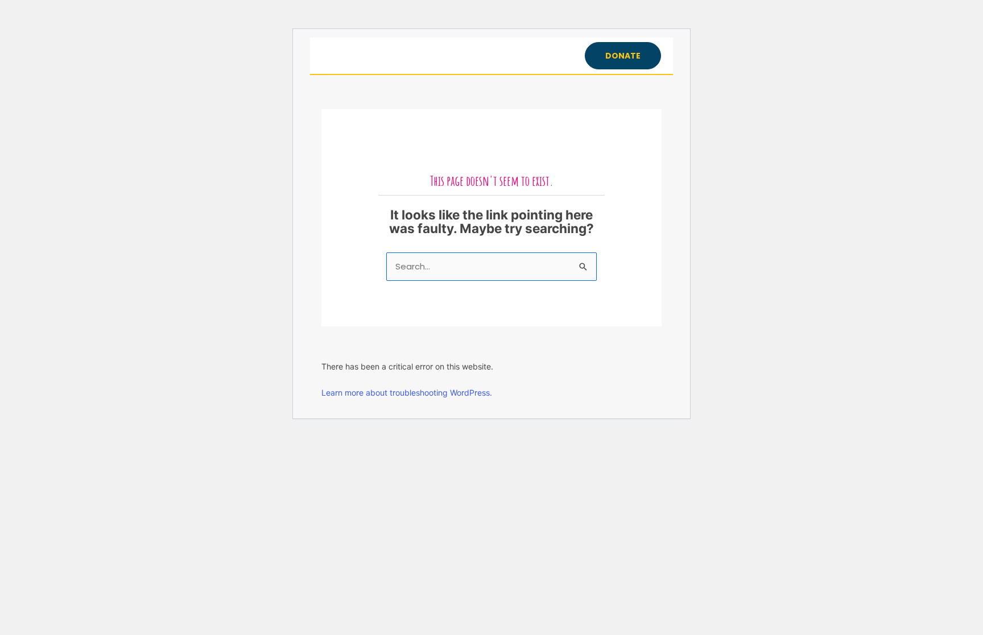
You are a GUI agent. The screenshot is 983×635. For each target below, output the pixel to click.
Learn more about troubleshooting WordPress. (406, 392)
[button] (623, 55)
